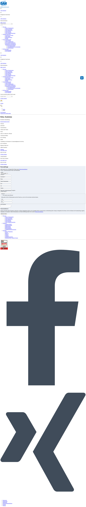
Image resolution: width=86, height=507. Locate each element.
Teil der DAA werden (9, 35)
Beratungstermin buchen (4, 121)
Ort (1, 185)
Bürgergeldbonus (8, 228)
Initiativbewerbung (8, 37)
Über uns (4, 26)
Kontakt (4, 504)
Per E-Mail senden (7, 113)
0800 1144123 (3, 22)
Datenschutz (5, 501)
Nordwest (7, 235)
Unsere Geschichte (8, 29)
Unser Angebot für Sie (7, 39)
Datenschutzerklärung (23, 169)
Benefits (6, 38)
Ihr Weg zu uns (5, 90)
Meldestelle (5, 502)
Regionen (4, 230)
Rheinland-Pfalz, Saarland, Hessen (11, 237)
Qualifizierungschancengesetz (10, 229)
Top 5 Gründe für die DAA (10, 42)
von (2, 199)
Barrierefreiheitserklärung (7, 503)
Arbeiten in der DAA (7, 34)
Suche (4, 109)
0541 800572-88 (3, 150)
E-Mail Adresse (3, 191)
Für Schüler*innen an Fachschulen (13, 46)
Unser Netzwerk (8, 32)
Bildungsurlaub (8, 227)
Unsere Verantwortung (9, 28)
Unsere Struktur (8, 31)
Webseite (2, 149)
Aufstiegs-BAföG (8, 224)
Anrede (1, 172)
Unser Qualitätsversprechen (10, 33)
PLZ (1, 183)
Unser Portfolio (8, 40)
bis (1, 201)
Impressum (5, 500)
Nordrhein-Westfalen (9, 236)
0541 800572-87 (3, 160)
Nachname (2, 176)
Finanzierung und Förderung (10, 43)
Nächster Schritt (3, 213)
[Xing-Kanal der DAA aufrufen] (43, 498)
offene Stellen (7, 36)
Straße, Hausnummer (4, 181)
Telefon (1, 188)
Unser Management (8, 30)
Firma (1, 179)
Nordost (6, 234)
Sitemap (4, 505)
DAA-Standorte (8, 51)
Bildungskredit (8, 226)
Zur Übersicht (3, 112)
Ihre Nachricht (3, 204)
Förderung (5, 223)
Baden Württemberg (9, 231)
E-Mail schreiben (3, 154)
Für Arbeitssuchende (11, 45)
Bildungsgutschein (8, 225)
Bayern (6, 232)
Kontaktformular (8, 50)
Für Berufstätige (10, 47)
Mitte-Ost (7, 233)
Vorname (2, 174)
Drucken (2, 113)
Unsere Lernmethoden (9, 41)
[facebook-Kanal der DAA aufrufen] (43, 385)
